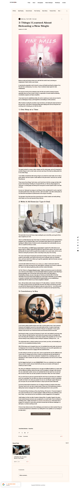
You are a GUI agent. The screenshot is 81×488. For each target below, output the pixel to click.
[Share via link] (27, 432)
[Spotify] (78, 245)
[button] (66, 10)
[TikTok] (78, 237)
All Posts (14, 10)
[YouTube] (78, 250)
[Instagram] (78, 240)
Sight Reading (20, 10)
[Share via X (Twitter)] (22, 432)
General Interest (29, 10)
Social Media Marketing (23, 428)
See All (67, 442)
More (59, 10)
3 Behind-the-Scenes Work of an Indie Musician (20, 457)
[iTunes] (78, 248)
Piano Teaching (37, 10)
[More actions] (61, 19)
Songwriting (31, 428)
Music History (44, 10)
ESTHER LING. (13, 2)
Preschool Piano (53, 10)
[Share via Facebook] (19, 432)
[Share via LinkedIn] (24, 432)
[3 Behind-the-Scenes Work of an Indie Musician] (21, 450)
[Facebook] (78, 242)
